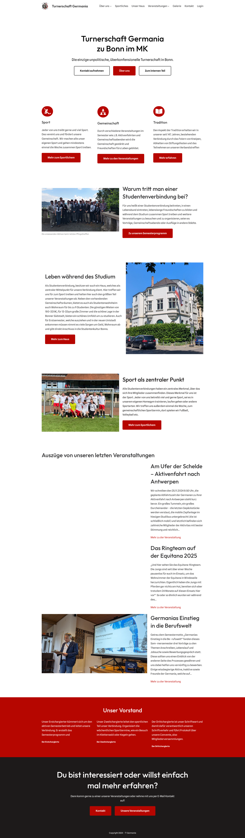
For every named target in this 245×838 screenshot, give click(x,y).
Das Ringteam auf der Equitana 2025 (174, 551)
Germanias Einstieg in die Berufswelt (175, 621)
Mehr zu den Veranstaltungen (120, 158)
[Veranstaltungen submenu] (168, 6)
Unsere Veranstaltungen (135, 810)
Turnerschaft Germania (70, 6)
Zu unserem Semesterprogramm (147, 233)
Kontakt (100, 810)
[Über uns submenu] (111, 6)
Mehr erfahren (167, 157)
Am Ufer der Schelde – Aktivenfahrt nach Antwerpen (176, 474)
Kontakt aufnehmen (92, 70)
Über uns (124, 70)
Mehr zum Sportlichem (61, 157)
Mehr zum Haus (60, 339)
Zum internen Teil (155, 70)
